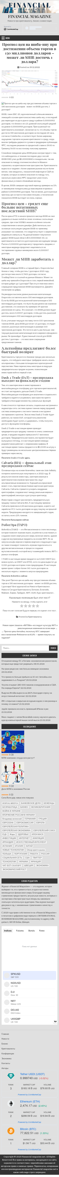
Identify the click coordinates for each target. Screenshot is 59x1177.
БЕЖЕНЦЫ (49, 803)
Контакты (6, 1063)
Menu (8, 38)
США (27, 858)
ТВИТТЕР (37, 858)
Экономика (6, 1058)
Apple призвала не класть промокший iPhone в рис (25, 709)
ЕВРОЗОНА (7, 823)
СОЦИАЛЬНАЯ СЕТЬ (12, 858)
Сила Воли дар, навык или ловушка (18, 798)
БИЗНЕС (24, 807)
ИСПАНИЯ (7, 846)
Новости (5, 1039)
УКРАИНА (23, 861)
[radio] (21, 606)
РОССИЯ (45, 854)
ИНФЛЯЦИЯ (38, 838)
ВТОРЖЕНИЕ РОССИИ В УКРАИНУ (18, 815)
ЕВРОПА (40, 823)
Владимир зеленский (12, 819)
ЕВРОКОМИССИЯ (24, 823)
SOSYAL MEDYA (10, 803)
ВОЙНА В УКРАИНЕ (11, 811)
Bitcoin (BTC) (28, 1129)
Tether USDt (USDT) (32, 1074)
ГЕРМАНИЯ (30, 819)
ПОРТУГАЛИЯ (20, 854)
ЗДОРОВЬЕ (23, 834)
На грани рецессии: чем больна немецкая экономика (25, 669)
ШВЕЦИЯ (28, 865)
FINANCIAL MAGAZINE (29, 16)
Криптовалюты (35, 617)
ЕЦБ (4, 834)
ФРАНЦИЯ (36, 861)
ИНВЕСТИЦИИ (9, 838)
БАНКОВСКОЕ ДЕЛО (31, 803)
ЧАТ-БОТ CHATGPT (11, 865)
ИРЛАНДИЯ (7, 842)
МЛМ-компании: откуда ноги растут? (18, 758)
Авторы (5, 1068)
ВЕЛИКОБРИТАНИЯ (40, 807)
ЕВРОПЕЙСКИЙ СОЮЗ (44, 830)
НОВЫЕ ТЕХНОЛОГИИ (13, 850)
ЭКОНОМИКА (42, 865)
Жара (12, 834)
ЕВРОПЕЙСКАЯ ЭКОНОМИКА (16, 830)
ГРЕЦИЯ (43, 819)
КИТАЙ (29, 846)
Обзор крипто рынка (36, 850)
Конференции (8, 1053)
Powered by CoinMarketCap (29, 1094)
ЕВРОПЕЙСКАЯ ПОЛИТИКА (15, 826)
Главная (5, 1034)
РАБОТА (34, 854)
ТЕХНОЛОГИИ (9, 861)
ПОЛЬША (6, 854)
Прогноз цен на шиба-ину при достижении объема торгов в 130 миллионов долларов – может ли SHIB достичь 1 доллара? (29, 53)
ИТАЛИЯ (19, 846)
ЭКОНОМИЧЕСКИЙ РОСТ (14, 869)
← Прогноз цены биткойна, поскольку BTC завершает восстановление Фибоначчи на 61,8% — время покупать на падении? (28, 634)
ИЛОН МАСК (37, 834)
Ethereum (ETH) (30, 1101)
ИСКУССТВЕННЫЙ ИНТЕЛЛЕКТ (31, 842)
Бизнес (5, 1044)
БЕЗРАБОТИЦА (9, 807)
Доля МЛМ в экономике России (16, 789)
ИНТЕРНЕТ (24, 838)
